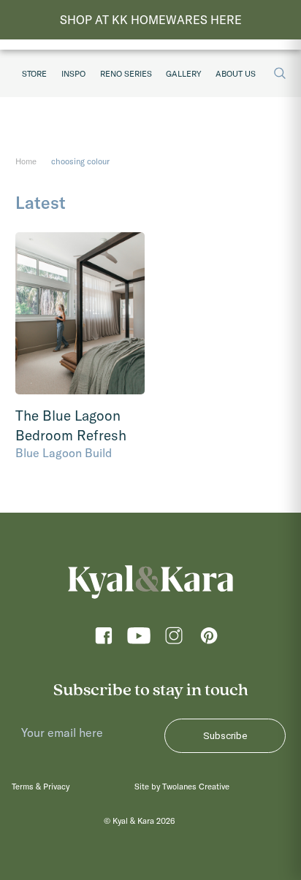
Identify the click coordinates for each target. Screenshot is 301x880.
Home (26, 161)
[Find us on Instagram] (174, 639)
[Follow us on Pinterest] (209, 639)
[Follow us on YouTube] (138, 639)
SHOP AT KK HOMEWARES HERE (151, 19)
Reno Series (126, 74)
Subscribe (225, 735)
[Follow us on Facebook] (103, 639)
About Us (236, 74)
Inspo (73, 74)
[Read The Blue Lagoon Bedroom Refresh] (80, 313)
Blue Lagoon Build (63, 452)
